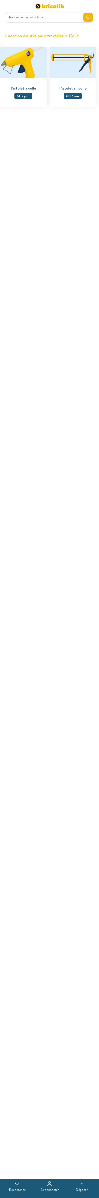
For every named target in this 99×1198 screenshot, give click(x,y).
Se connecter (49, 1189)
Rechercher (17, 1189)
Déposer (82, 1189)
